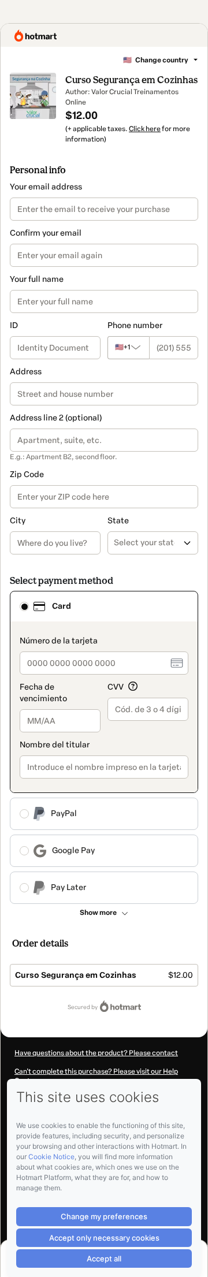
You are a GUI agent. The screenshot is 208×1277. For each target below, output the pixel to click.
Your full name (37, 279)
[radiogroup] (104, 747)
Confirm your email (45, 233)
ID (14, 325)
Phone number (134, 325)
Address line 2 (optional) (56, 418)
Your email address (46, 187)
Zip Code (27, 474)
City (17, 521)
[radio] (24, 606)
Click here (145, 129)
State (118, 521)
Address (26, 372)
